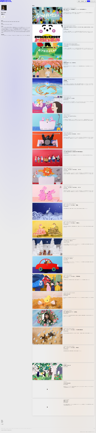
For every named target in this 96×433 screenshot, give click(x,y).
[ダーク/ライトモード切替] (93, 1)
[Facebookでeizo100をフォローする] (1, 424)
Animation (12, 428)
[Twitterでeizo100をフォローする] (2, 424)
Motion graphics (16, 428)
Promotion (22, 428)
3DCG (14, 428)
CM (23, 428)
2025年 (4, 21)
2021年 (12, 21)
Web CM (29, 428)
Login (85, 1)
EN (93, 428)
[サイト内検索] (94, 1)
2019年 (16, 21)
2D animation (7, 428)
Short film (25, 428)
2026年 (2, 21)
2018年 (18, 21)
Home (2, 420)
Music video (10, 428)
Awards (79, 1)
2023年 (8, 21)
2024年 (6, 21)
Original (27, 428)
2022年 (10, 21)
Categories (82, 1)
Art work (20, 428)
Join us (88, 1)
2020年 (14, 21)
